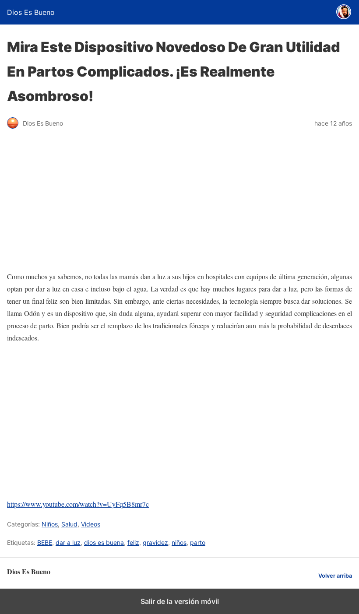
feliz (133, 542)
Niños (50, 524)
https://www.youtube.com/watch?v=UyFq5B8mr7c (78, 504)
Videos (90, 524)
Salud (69, 524)
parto (197, 542)
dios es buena (104, 542)
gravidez (155, 542)
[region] (179, 421)
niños (179, 542)
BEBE (44, 542)
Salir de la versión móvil (180, 601)
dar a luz (68, 542)
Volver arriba (335, 575)
